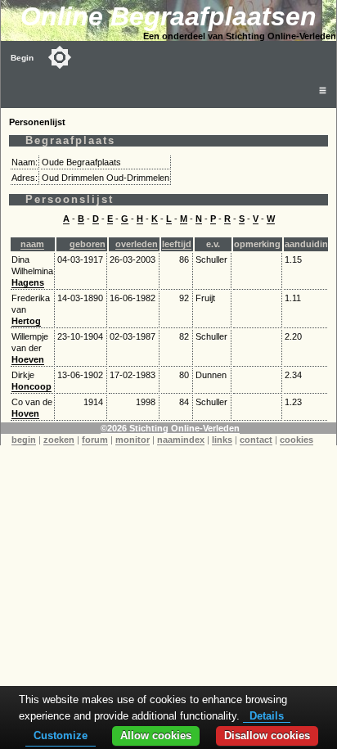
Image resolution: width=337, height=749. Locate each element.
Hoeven (27, 359)
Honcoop (31, 386)
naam (32, 244)
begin (23, 439)
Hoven (25, 413)
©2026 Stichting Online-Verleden (170, 428)
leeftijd (176, 244)
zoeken (58, 439)
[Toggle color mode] (59, 57)
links (222, 439)
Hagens (27, 282)
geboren (88, 244)
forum (95, 439)
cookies (296, 439)
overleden (136, 244)
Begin (22, 57)
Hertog (26, 321)
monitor (132, 439)
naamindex (180, 439)
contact (256, 439)
